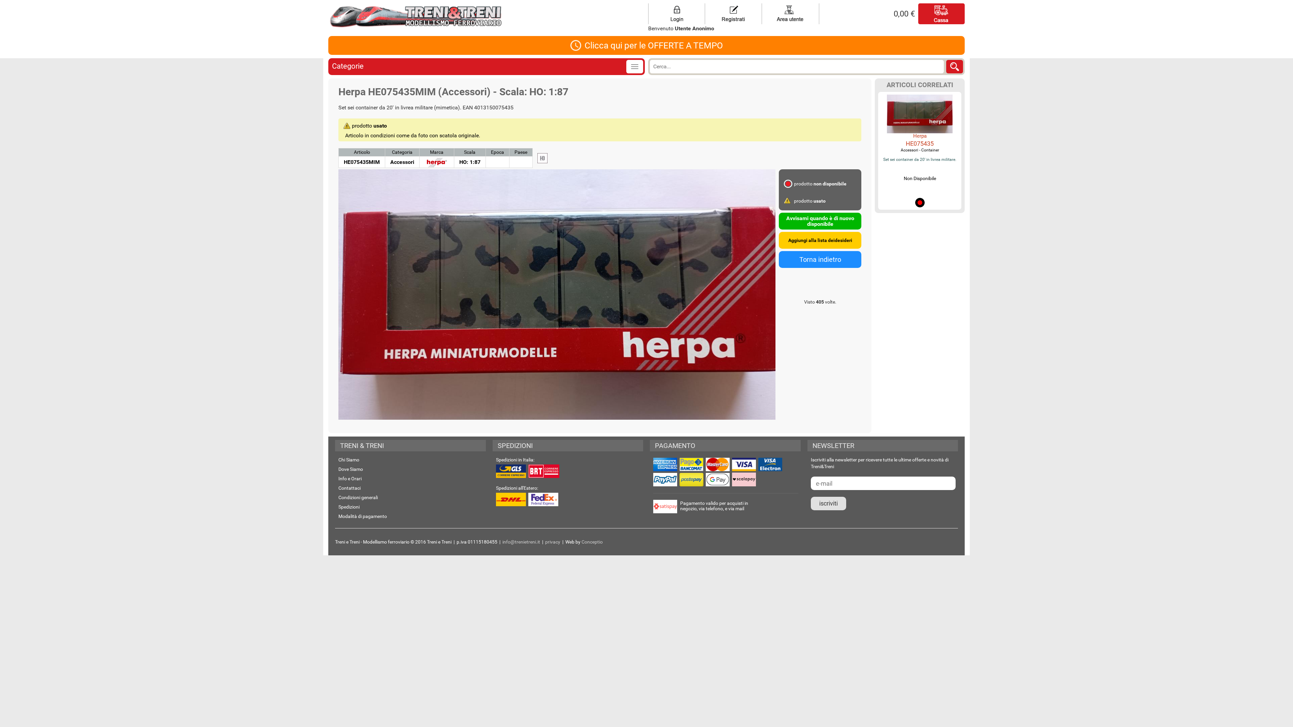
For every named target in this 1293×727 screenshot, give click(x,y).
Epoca (497, 152)
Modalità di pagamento (362, 516)
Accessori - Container (920, 150)
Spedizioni (349, 507)
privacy (552, 542)
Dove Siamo (350, 469)
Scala (469, 152)
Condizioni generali (358, 497)
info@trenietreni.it (521, 542)
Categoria (402, 152)
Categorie (348, 66)
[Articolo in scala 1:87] (542, 158)
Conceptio (592, 542)
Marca (436, 152)
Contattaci (349, 488)
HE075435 (920, 143)
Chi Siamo (348, 459)
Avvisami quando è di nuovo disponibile (820, 221)
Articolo (362, 152)
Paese (521, 152)
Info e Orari (350, 478)
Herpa (920, 136)
